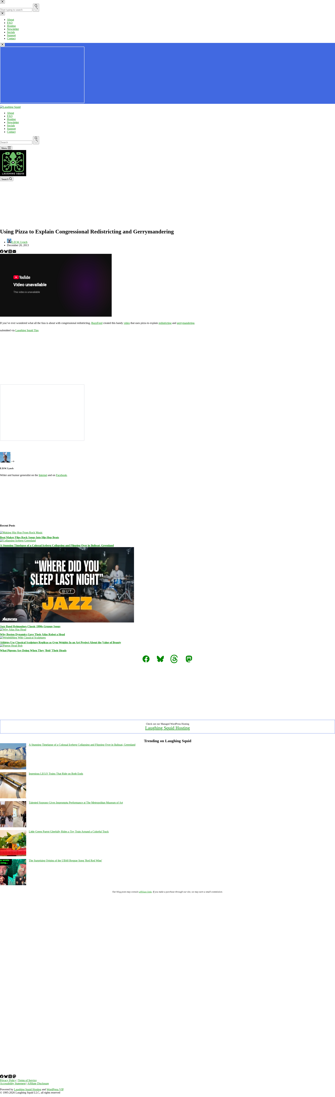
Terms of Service (27, 1080)
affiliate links (145, 891)
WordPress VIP (55, 1089)
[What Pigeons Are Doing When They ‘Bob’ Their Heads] (11, 645)
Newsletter (13, 122)
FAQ (10, 116)
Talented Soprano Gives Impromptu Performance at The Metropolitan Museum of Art (76, 802)
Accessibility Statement (13, 1083)
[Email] (14, 252)
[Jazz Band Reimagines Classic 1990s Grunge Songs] (67, 621)
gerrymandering (185, 323)
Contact (11, 131)
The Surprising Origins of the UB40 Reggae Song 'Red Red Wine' (65, 860)
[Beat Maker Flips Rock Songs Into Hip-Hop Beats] (21, 532)
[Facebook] (2, 252)
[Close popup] (2, 45)
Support (11, 128)
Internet (43, 475)
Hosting (11, 119)
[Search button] (36, 140)
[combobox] (16, 142)
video (127, 323)
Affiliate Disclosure (38, 1083)
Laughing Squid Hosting (167, 727)
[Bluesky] (6, 252)
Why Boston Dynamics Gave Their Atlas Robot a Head (32, 634)
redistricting (165, 323)
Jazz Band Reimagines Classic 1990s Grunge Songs (30, 626)
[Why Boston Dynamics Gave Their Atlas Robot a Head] (13, 629)
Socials (11, 125)
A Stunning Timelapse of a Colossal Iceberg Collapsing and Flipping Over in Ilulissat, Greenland (57, 545)
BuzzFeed (96, 323)
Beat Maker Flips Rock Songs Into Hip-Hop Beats (29, 537)
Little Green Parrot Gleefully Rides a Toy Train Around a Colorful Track (69, 831)
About (10, 112)
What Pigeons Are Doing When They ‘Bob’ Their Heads (33, 650)
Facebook (61, 475)
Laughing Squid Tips (27, 330)
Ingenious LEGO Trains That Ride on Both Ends (56, 773)
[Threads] (10, 252)
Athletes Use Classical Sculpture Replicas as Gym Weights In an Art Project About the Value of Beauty (60, 642)
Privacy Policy (8, 1080)
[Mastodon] (14, 1077)
